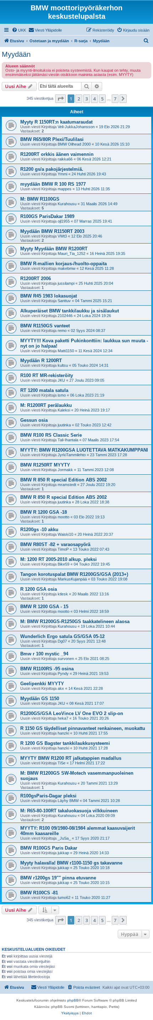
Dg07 (62, 641)
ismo (62, 395)
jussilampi (66, 283)
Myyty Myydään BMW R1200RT (54, 248)
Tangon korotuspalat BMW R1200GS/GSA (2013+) (74, 574)
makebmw (66, 268)
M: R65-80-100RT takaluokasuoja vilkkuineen (69, 810)
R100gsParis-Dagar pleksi (48, 795)
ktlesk (63, 594)
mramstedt (67, 484)
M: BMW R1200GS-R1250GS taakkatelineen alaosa (75, 621)
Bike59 (63, 564)
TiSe (61, 763)
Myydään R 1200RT (41, 360)
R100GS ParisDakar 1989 (47, 216)
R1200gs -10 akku (39, 529)
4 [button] (94, 99)
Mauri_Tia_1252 (71, 253)
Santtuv (64, 301)
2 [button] (79, 99)
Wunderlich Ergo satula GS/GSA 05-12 (62, 636)
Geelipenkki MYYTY (42, 683)
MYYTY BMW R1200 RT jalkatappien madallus (70, 758)
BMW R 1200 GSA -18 (43, 512)
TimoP (63, 549)
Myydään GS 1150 (39, 698)
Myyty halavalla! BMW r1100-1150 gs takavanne (71, 863)
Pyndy (63, 673)
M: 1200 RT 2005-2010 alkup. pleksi (58, 559)
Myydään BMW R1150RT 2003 (52, 231)
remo (62, 330)
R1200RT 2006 (35, 278)
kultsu (63, 365)
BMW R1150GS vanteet (45, 325)
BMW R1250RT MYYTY (45, 465)
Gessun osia (34, 420)
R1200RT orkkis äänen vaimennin (57, 154)
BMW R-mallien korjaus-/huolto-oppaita (63, 263)
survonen (66, 658)
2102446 (65, 315)
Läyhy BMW (68, 800)
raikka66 (65, 159)
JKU (61, 380)
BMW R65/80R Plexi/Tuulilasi (52, 139)
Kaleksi (64, 410)
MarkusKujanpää (72, 579)
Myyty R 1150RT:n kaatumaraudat (56, 122)
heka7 (63, 718)
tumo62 (64, 897)
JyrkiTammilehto (72, 455)
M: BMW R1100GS (39, 199)
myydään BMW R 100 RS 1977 (53, 184)
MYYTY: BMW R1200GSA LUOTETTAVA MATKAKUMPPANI (84, 450)
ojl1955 (64, 221)
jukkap (63, 853)
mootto (63, 517)
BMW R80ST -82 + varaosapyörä (55, 544)
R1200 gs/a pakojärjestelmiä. (51, 169)
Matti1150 (66, 351)
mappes (65, 189)
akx (61, 688)
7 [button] (115, 99)
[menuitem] (19, 30)
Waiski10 (65, 534)
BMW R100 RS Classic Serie (51, 435)
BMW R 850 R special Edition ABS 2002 (63, 479)
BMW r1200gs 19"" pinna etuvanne (58, 877)
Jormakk (65, 470)
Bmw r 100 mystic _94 (44, 653)
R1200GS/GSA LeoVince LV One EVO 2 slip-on (71, 713)
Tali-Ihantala (68, 440)
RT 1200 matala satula (44, 390)
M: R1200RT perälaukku (46, 405)
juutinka (64, 425)
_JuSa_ (64, 838)
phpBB (73, 1000)
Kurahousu (67, 204)
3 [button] (86, 99)
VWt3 (62, 236)
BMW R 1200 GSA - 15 (44, 606)
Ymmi (62, 174)
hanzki (63, 733)
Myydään (16, 54)
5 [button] (102, 99)
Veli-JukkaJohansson (76, 127)
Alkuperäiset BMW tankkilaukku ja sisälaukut (69, 310)
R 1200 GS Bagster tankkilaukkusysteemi (65, 743)
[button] (60, 98)
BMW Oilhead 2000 (74, 144)
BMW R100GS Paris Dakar (48, 848)
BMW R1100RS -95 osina (47, 668)
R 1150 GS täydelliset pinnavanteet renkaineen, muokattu (82, 728)
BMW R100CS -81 (39, 892)
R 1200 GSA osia (38, 589)
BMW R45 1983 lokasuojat (48, 296)
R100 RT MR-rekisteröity (46, 375)
